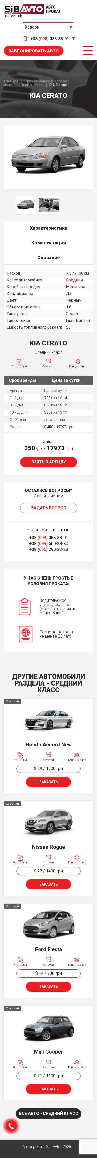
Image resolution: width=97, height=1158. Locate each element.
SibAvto (32, 9)
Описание (48, 257)
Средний (74, 280)
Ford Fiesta (48, 949)
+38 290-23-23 (48, 549)
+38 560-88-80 (48, 543)
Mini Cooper (48, 1051)
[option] (48, 157)
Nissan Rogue (48, 847)
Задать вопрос (48, 507)
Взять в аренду (48, 462)
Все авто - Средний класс (48, 1113)
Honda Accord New (49, 744)
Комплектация (48, 242)
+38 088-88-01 (48, 537)
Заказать (48, 782)
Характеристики (49, 228)
